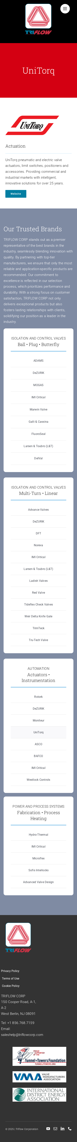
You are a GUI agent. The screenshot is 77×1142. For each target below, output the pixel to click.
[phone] (70, 1129)
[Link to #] (65, 8)
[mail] (55, 1129)
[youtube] (48, 1129)
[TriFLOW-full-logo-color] (38, 5)
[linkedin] (62, 1129)
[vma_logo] (39, 1073)
